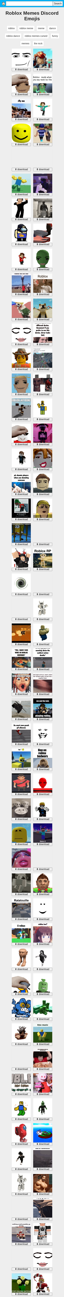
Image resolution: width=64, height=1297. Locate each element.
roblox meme (26, 28)
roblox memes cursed (36, 36)
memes (25, 43)
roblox (11, 28)
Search (58, 3)
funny (55, 36)
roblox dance (13, 36)
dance (52, 28)
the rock (38, 43)
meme (41, 28)
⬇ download (21, 69)
